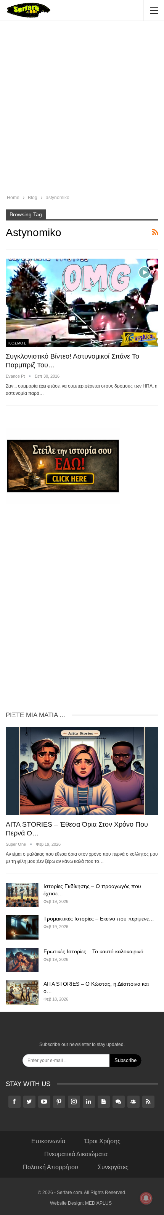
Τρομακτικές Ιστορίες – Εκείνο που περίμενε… (98, 919)
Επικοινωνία (48, 1141)
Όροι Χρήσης (103, 1141)
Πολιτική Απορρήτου (50, 1167)
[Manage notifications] (146, 1198)
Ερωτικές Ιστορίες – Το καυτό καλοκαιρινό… (96, 951)
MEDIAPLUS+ (99, 1203)
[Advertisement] (82, 109)
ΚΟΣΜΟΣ (17, 343)
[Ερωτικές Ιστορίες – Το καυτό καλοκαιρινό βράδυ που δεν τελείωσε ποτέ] (22, 960)
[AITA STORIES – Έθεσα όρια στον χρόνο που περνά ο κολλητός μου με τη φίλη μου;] (82, 771)
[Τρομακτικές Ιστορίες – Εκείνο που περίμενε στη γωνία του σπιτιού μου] (22, 927)
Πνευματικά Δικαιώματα (76, 1154)
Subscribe (125, 1060)
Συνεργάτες (113, 1167)
